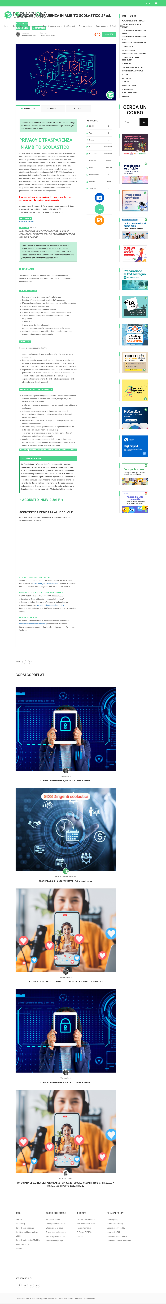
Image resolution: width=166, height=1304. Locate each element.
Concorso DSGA (128, 50)
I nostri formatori (84, 1228)
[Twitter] (29, 662)
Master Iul (126, 78)
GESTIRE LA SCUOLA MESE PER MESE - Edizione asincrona (65, 881)
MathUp (125, 82)
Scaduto (109, 34)
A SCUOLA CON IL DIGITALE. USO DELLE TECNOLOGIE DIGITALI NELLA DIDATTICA (66, 982)
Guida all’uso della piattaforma (119, 1241)
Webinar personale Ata (55, 1236)
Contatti (80, 1236)
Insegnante (26, 33)
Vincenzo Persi (66, 776)
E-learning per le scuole (56, 1232)
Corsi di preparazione (51, 26)
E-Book (113, 26)
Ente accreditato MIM (86, 1224)
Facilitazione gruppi (54, 1241)
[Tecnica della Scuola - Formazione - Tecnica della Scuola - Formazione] (25, 16)
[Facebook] (24, 662)
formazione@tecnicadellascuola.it (46, 583)
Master (125, 74)
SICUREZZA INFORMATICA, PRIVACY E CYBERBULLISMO (65, 780)
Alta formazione (85, 26)
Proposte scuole (53, 1219)
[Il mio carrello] (156, 3)
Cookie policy (112, 1219)
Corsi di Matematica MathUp (28, 1240)
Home (6, 26)
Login (148, 3)
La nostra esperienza (86, 1219)
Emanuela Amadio (65, 1178)
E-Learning (126, 64)
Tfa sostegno (127, 89)
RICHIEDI (29, 567)
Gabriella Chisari (26, 222)
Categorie (43, 33)
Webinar (125, 96)
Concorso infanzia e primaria (135, 54)
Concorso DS (127, 46)
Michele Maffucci (66, 977)
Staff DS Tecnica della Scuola (65, 877)
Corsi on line (18, 26)
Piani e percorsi (33, 26)
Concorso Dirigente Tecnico (134, 43)
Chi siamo (124, 26)
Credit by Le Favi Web (86, 1298)
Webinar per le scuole (55, 1228)
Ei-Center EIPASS (84, 1232)
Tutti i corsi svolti (48, 35)
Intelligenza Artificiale (132, 71)
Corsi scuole (101, 26)
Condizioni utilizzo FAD (117, 1236)
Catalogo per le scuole (55, 1224)
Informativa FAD (114, 1232)
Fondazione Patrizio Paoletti (134, 67)
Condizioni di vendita (116, 1228)
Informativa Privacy (115, 1224)
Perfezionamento (129, 85)
